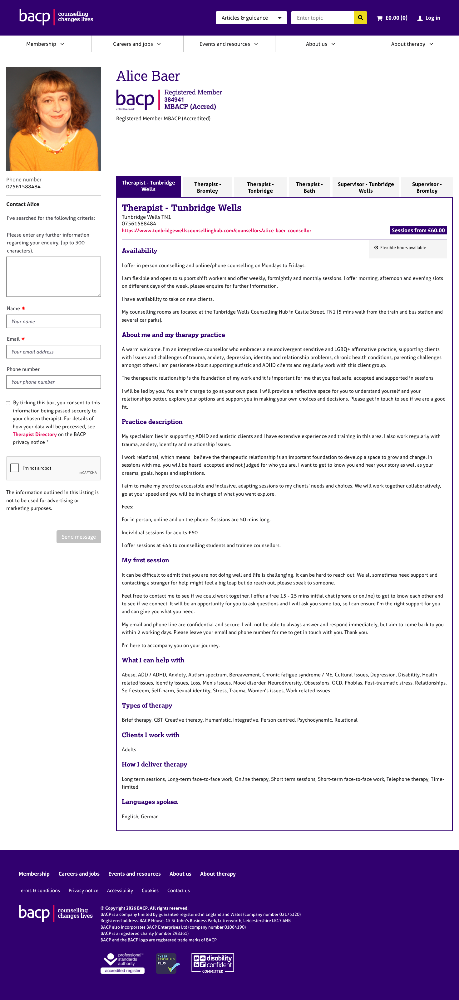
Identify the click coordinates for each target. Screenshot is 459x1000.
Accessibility (120, 890)
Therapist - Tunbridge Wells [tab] (148, 185)
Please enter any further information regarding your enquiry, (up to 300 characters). (48, 243)
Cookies (150, 890)
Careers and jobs (133, 44)
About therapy (408, 44)
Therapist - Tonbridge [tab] (260, 187)
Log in (433, 17)
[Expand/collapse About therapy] (431, 43)
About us (316, 44)
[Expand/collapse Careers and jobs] (158, 43)
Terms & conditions (39, 890)
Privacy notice (83, 890)
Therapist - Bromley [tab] (207, 187)
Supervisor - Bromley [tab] (427, 187)
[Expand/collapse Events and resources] (256, 43)
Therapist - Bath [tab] (309, 187)
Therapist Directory (35, 434)
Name (13, 308)
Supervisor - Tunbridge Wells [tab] (366, 187)
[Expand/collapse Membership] (62, 43)
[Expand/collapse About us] (333, 43)
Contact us (178, 890)
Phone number (23, 369)
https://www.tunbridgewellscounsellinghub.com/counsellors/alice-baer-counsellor (216, 230)
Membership (41, 44)
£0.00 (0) (396, 17)
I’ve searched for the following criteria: (51, 218)
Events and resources (225, 44)
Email (13, 339)
